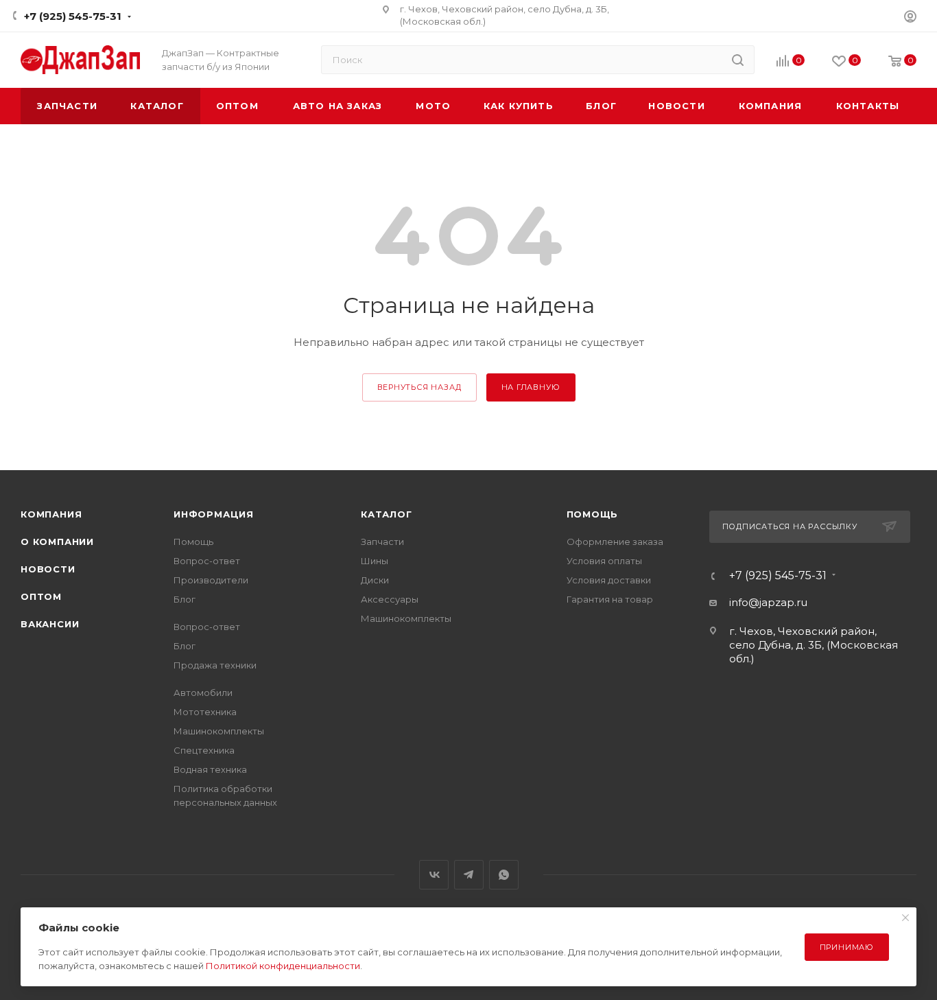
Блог (184, 599)
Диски (375, 579)
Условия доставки (609, 579)
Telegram (469, 874)
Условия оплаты (604, 560)
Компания (51, 514)
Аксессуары (389, 599)
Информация (214, 514)
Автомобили (203, 692)
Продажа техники (215, 665)
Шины (374, 560)
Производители (211, 579)
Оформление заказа (615, 541)
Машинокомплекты (219, 730)
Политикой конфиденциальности (283, 965)
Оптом (41, 596)
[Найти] (738, 59)
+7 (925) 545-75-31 (72, 16)
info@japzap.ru (768, 602)
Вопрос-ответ (207, 560)
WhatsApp (504, 874)
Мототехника (205, 711)
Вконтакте (434, 874)
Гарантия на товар (610, 599)
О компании (57, 541)
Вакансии (50, 623)
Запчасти (382, 541)
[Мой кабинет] (910, 18)
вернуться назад (419, 387)
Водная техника (210, 769)
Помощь (193, 541)
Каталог (386, 514)
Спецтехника (204, 750)
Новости (48, 568)
